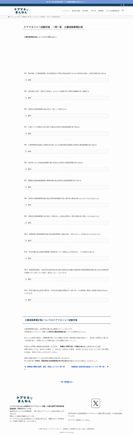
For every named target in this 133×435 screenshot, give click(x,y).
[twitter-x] (121, 5)
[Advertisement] (66, 55)
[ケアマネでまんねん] (21, 11)
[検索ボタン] (123, 10)
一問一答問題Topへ (66, 382)
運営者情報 (90, 429)
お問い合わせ (43, 429)
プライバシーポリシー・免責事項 (58, 429)
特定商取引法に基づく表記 (77, 429)
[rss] (123, 5)
